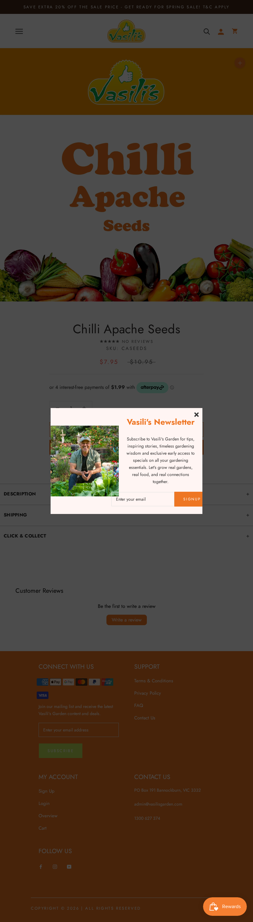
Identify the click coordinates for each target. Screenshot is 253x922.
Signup (192, 499)
